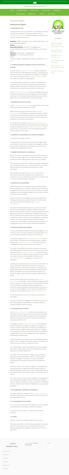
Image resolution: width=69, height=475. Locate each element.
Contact (41, 14)
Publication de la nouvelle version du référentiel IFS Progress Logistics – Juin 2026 (57, 44)
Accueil (12, 10)
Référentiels (31, 14)
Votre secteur (34, 10)
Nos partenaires (20, 14)
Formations (57, 10)
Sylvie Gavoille (19, 45)
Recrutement (51, 14)
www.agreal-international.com (17, 35)
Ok (35, 2)
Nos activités (46, 10)
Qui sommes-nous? (22, 10)
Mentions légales (28, 443)
